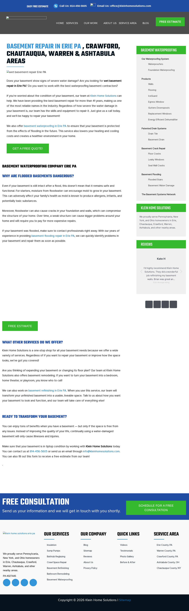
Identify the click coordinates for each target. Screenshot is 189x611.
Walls (150, 84)
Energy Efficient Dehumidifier (163, 119)
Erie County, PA (164, 545)
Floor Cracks (154, 153)
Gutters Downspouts (159, 108)
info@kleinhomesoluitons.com (101, 451)
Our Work (91, 23)
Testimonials (126, 551)
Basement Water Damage (161, 185)
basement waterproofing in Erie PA (45, 126)
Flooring (152, 90)
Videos (123, 545)
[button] (141, 271)
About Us (110, 23)
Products (146, 79)
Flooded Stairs (155, 179)
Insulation (51, 545)
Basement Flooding (151, 174)
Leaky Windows (156, 159)
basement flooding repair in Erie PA (53, 236)
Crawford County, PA (167, 556)
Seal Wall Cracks (156, 165)
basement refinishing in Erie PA (47, 390)
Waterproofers (155, 64)
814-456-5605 (38, 451)
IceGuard (152, 96)
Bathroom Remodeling (58, 574)
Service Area (128, 23)
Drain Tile (153, 134)
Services (72, 23)
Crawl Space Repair (57, 562)
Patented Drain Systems (154, 128)
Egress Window (156, 102)
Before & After (127, 562)
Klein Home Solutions (103, 95)
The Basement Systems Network (159, 194)
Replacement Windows (160, 114)
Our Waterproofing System (155, 59)
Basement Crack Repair (153, 148)
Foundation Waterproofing (161, 70)
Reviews (88, 556)
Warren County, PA (166, 551)
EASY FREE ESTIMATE (37, 6)
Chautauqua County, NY (169, 568)
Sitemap (88, 551)
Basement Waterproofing (59, 579)
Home (60, 23)
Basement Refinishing (58, 568)
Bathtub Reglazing (56, 556)
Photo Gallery (127, 556)
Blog (145, 23)
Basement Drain (156, 139)
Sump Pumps (53, 551)
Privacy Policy (90, 568)
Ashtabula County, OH (168, 562)
